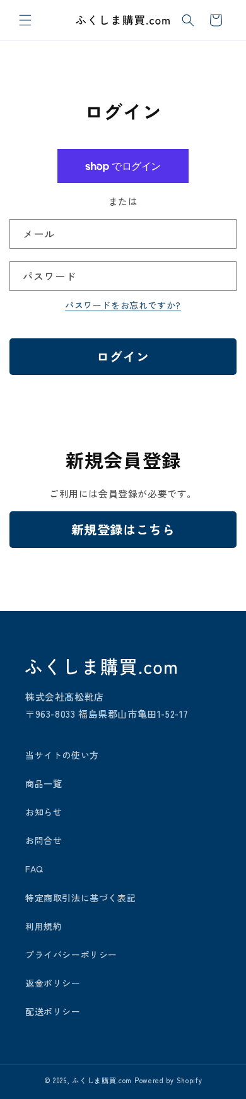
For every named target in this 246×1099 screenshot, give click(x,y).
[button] (25, 20)
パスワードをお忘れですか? (123, 305)
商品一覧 (43, 783)
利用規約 (43, 926)
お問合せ (43, 840)
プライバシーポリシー (71, 954)
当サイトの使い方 (62, 755)
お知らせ (43, 811)
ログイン (123, 356)
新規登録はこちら (123, 529)
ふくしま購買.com (102, 1080)
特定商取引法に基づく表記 (80, 897)
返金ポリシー (53, 983)
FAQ (34, 868)
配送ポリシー (53, 1011)
